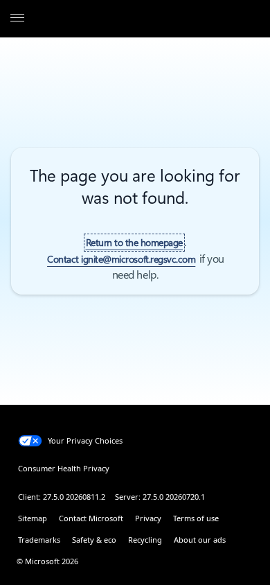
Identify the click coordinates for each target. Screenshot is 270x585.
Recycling (145, 539)
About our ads (200, 539)
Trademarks (39, 539)
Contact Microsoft (91, 518)
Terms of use (196, 518)
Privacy (148, 518)
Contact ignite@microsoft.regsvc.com (121, 259)
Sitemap (32, 518)
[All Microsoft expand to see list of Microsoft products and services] (17, 18)
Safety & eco (94, 539)
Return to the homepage (134, 242)
